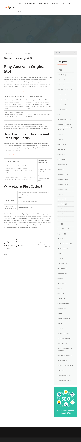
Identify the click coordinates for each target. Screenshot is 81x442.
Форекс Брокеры (63, 375)
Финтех (60, 370)
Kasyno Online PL (62, 229)
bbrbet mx (60, 154)
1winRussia (61, 105)
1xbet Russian (61, 110)
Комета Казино (62, 360)
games (59, 214)
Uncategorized (61, 333)
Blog (68, 4)
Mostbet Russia (62, 249)
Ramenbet (60, 298)
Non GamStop (61, 264)
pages (59, 279)
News (59, 259)
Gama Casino (61, 209)
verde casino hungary (63, 338)
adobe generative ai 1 (63, 120)
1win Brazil (61, 80)
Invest (59, 224)
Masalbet (60, 239)
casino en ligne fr (62, 174)
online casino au (62, 274)
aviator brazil (61, 144)
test (59, 323)
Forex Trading (61, 204)
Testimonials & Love (57, 4)
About (18, 4)
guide (59, 219)
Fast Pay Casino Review (10, 155)
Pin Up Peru (61, 283)
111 (59, 70)
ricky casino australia (63, 303)
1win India (60, 85)
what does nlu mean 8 (64, 355)
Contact (19, 11)
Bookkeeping (61, 164)
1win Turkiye (61, 95)
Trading (59, 328)
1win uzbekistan (62, 100)
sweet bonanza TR (63, 318)
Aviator (60, 139)
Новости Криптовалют (64, 365)
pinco (59, 288)
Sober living (61, 308)
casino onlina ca (62, 179)
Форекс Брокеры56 (63, 380)
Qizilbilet (60, 293)
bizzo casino (61, 159)
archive (59, 134)
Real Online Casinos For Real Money (14, 91)
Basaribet (60, 149)
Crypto (59, 194)
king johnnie (61, 234)
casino (59, 169)
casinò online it (61, 189)
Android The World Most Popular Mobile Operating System (65, 127)
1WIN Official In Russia (64, 90)
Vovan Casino (61, 343)
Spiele (59, 313)
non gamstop (61, 269)
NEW (59, 254)
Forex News (61, 199)
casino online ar (62, 184)
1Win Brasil (61, 75)
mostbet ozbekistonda (64, 244)
